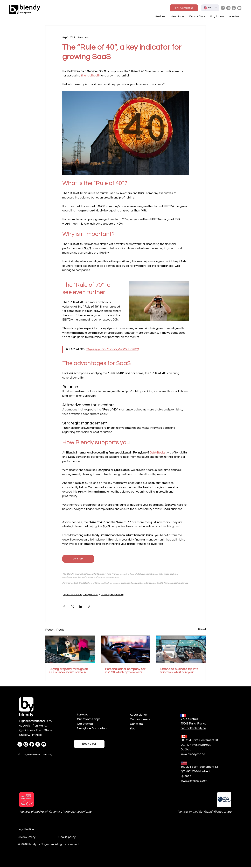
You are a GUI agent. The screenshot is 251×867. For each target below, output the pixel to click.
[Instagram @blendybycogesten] (228, 8)
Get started (85, 724)
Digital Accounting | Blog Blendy (80, 594)
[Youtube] (239, 8)
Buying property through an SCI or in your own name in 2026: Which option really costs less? (69, 670)
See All (202, 629)
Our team (136, 724)
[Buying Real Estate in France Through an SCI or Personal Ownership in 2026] (70, 649)
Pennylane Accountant (92, 728)
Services (82, 714)
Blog (132, 728)
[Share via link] (89, 606)
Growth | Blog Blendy (112, 594)
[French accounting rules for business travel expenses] (181, 649)
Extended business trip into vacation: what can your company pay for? (179, 670)
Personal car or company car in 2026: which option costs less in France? (125, 670)
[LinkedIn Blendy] (223, 8)
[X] (37, 744)
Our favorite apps (88, 719)
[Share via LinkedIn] (80, 606)
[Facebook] (234, 8)
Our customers (140, 719)
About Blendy (139, 715)
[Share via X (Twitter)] (72, 606)
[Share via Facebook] (64, 606)
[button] (177, 16)
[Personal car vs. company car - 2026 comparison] (125, 649)
